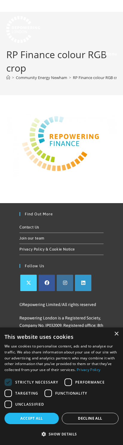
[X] (28, 283)
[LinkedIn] (83, 283)
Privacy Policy (88, 369)
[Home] (8, 77)
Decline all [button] (90, 418)
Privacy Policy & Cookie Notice (47, 249)
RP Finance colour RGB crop (97, 77)
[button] (61, 434)
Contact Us (29, 227)
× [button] (116, 334)
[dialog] (61, 386)
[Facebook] (47, 283)
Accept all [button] (31, 418)
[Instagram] (65, 283)
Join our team (31, 238)
